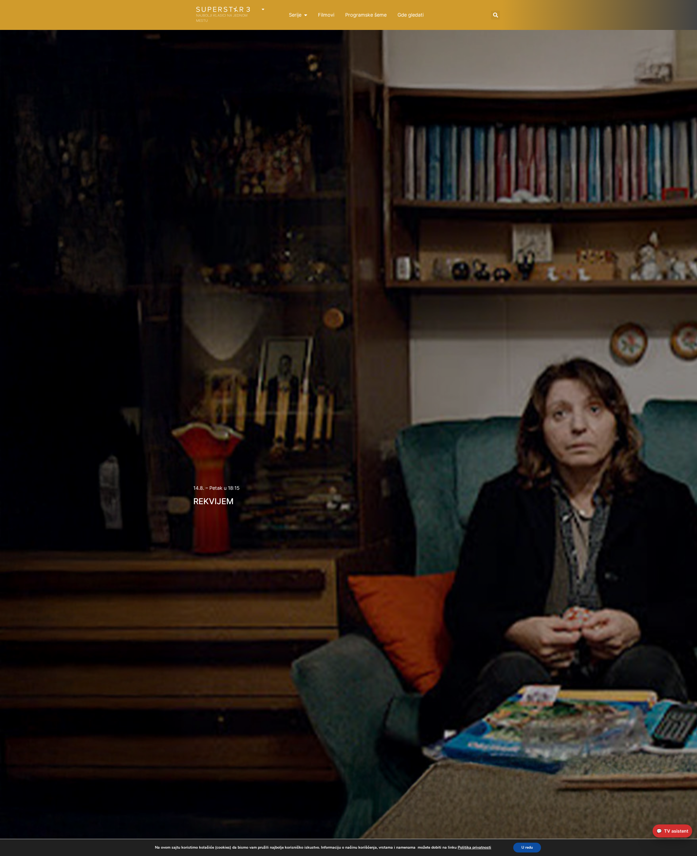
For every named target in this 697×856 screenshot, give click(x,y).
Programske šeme (366, 15)
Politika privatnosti (474, 847)
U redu (527, 847)
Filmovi (326, 15)
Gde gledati (411, 15)
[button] (495, 15)
